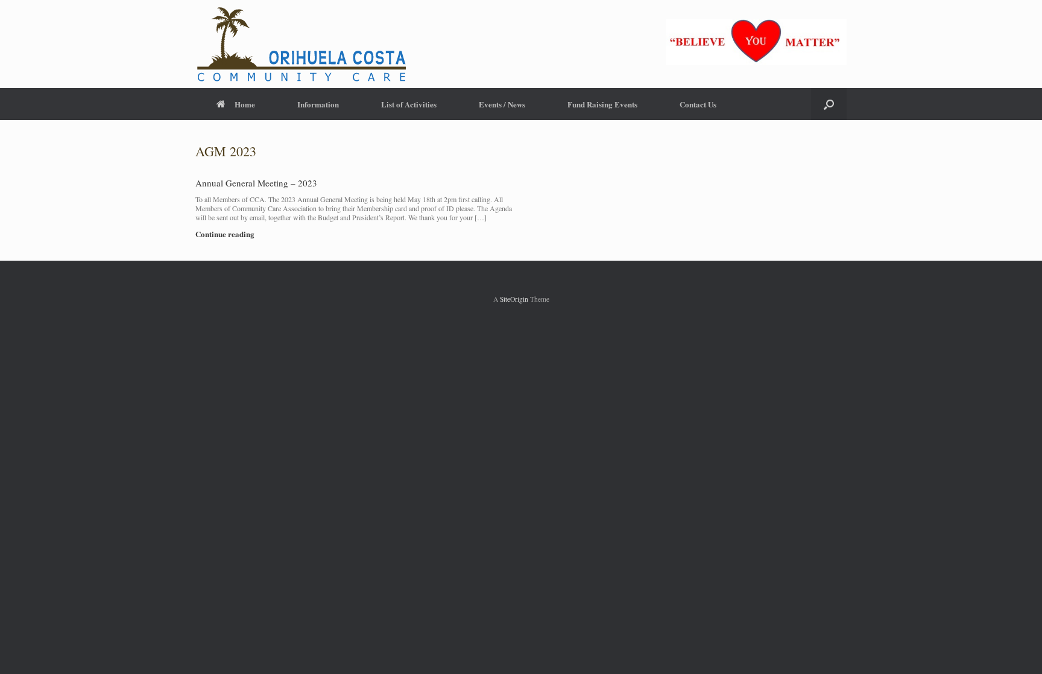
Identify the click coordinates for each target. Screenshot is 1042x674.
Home (245, 104)
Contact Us (698, 104)
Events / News (502, 104)
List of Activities (409, 104)
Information (318, 104)
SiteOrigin (514, 299)
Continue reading (225, 234)
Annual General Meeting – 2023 (256, 183)
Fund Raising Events (602, 104)
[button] (829, 104)
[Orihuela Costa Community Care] (300, 44)
